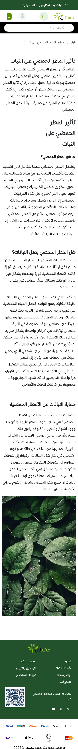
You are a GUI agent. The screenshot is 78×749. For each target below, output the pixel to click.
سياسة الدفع (29, 661)
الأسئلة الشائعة (62, 668)
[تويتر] (68, 708)
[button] (44, 16)
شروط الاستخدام (26, 675)
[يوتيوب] (53, 708)
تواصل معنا (64, 675)
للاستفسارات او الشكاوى (56, 5)
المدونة (67, 661)
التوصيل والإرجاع (26, 668)
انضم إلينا (66, 681)
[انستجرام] (61, 708)
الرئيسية (70, 42)
